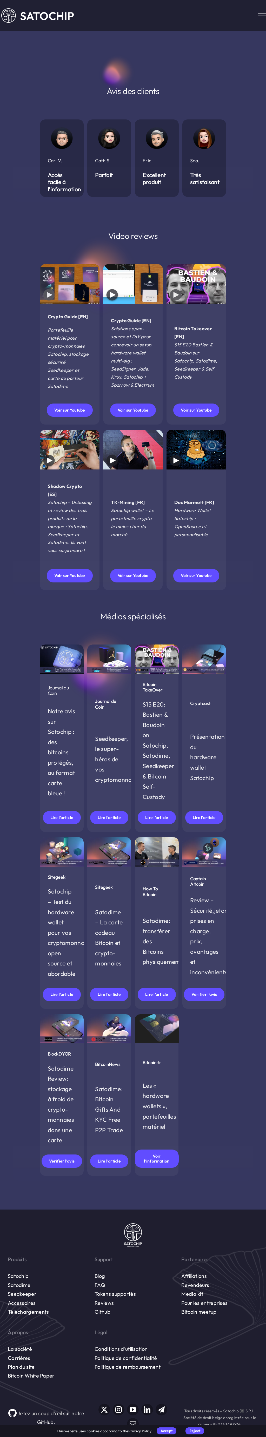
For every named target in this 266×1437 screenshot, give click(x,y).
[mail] (133, 1424)
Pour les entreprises (204, 1303)
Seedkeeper (22, 1294)
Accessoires (22, 1303)
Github (102, 1311)
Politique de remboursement (128, 1367)
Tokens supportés (115, 1294)
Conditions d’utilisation (121, 1349)
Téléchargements (28, 1311)
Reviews (104, 1303)
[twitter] (104, 1409)
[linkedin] (147, 1409)
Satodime (19, 1285)
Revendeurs (195, 1285)
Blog (100, 1276)
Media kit (192, 1294)
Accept (166, 1430)
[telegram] (161, 1409)
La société (20, 1349)
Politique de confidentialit (124, 1358)
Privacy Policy (139, 1431)
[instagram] (118, 1409)
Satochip (18, 1276)
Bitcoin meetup (198, 1311)
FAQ (100, 1285)
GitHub (45, 1422)
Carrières (19, 1358)
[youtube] (133, 1409)
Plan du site (21, 1367)
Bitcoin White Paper (31, 1375)
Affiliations (194, 1276)
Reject (194, 1430)
